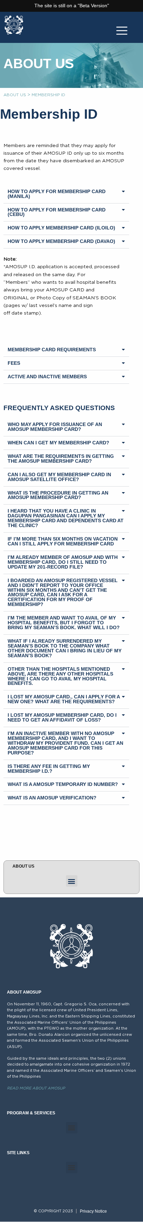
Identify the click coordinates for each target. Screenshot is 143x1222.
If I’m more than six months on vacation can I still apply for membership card (63, 541)
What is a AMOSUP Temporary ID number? (63, 784)
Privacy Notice (93, 1211)
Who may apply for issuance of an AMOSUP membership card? (55, 427)
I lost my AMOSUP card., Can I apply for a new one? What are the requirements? (64, 699)
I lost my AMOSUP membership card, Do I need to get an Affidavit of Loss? (62, 717)
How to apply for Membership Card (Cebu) (57, 212)
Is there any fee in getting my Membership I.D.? (49, 768)
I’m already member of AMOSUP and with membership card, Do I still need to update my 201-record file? (63, 562)
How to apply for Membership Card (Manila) (57, 194)
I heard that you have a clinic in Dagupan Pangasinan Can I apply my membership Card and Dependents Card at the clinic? (66, 518)
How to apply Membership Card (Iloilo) (61, 227)
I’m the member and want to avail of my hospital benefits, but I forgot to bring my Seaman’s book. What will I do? (64, 622)
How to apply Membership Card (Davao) (61, 241)
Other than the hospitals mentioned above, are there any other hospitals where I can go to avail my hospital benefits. (60, 676)
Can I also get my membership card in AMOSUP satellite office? (59, 477)
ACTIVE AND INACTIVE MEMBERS (47, 376)
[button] (66, 194)
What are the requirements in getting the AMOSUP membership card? (61, 458)
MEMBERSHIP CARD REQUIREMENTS (52, 349)
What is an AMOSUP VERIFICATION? (52, 797)
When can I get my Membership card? (58, 442)
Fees (14, 363)
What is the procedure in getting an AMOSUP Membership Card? (58, 495)
